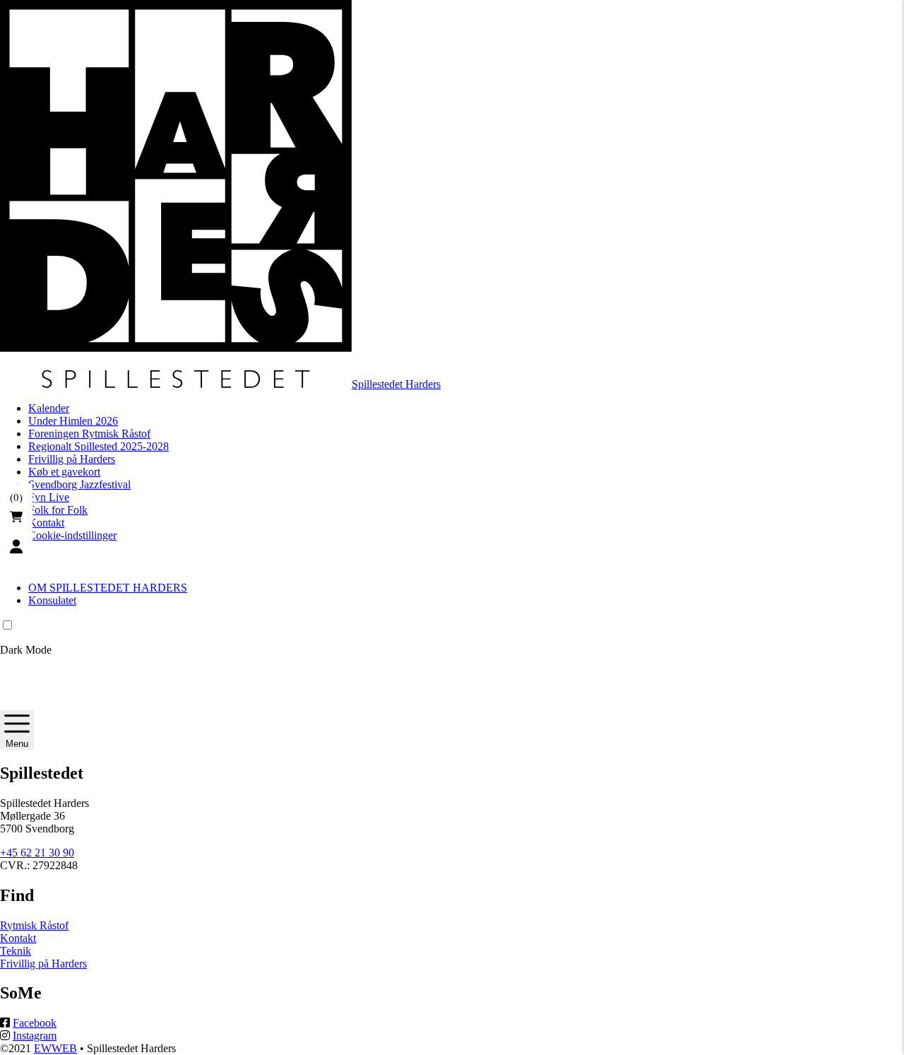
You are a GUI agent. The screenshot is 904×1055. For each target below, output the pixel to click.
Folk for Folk (58, 510)
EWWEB (55, 1048)
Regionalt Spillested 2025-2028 (98, 446)
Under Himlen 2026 (73, 421)
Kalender (48, 408)
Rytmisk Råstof (34, 925)
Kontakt (46, 523)
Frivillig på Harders (71, 459)
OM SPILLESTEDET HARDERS (107, 588)
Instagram (34, 1036)
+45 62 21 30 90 (37, 853)
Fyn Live (48, 497)
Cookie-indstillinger (72, 535)
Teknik (15, 951)
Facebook (34, 1023)
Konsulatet (52, 600)
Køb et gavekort (64, 472)
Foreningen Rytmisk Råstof (89, 434)
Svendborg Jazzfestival (79, 484)
